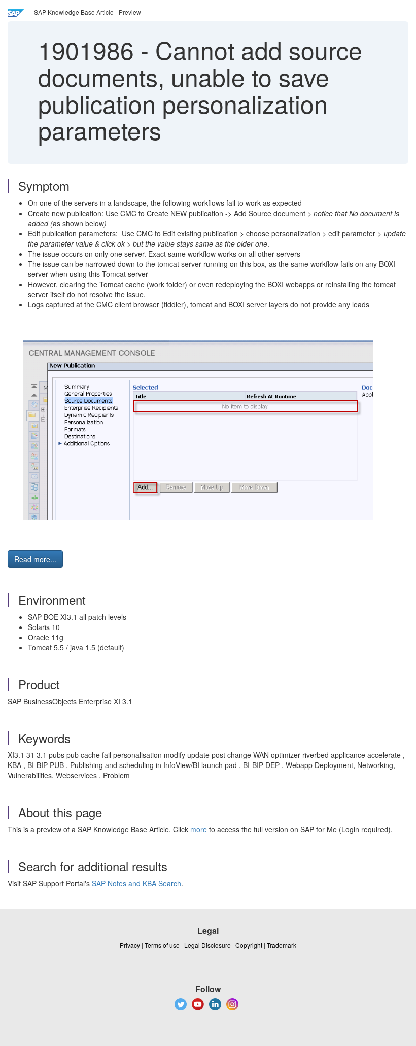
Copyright (248, 944)
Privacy (130, 944)
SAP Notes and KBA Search (136, 883)
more (198, 829)
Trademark (281, 944)
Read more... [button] (35, 559)
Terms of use (162, 944)
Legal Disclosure (207, 944)
